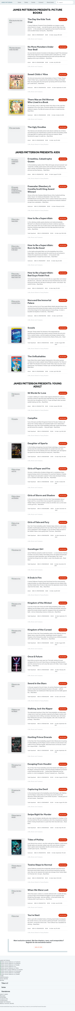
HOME (2, 976)
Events (33, 2)
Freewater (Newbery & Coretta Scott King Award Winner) (41, 189)
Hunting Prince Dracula (40, 737)
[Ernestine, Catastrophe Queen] (16, 166)
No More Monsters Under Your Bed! (41, 48)
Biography (2, 996)
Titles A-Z (4, 983)
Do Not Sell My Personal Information (38, 1006)
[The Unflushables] (16, 364)
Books (26, 2)
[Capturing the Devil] (16, 797)
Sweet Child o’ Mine (38, 74)
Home (19, 2)
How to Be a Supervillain (40, 218)
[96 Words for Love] (16, 400)
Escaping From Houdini (39, 764)
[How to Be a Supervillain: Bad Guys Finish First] (16, 280)
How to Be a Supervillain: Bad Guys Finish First (40, 274)
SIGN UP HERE (38, 947)
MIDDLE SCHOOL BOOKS (7, 1003)
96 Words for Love (37, 393)
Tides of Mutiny (36, 839)
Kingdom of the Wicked (40, 602)
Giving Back (3, 997)
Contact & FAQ (4, 999)
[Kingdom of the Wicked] (16, 610)
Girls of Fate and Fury (38, 522)
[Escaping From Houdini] (16, 771)
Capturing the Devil (38, 789)
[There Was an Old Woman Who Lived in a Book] (16, 107)
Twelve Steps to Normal (40, 864)
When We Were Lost (38, 890)
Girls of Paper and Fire (39, 468)
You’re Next (34, 915)
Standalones (5, 991)
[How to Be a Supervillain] (16, 226)
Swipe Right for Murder (39, 814)
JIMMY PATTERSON (5, 1002)
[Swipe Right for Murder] (16, 822)
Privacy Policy (22, 1006)
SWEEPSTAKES (4, 977)
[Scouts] (16, 335)
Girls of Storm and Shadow (41, 495)
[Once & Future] (16, 664)
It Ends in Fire (35, 577)
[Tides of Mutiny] (16, 847)
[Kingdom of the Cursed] (16, 637)
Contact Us (28, 1006)
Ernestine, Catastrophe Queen (40, 160)
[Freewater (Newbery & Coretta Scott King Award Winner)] (16, 194)
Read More (50, 30)
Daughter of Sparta (38, 443)
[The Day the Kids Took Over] (16, 27)
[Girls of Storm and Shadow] (16, 503)
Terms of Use (15, 1006)
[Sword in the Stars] (16, 691)
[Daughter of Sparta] (16, 451)
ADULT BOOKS (4, 979)
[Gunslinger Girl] (16, 556)
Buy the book (63, 19)
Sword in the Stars (37, 683)
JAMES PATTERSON (6, 2)
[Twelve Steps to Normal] (16, 872)
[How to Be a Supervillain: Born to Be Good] (16, 253)
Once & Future (35, 656)
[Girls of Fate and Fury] (16, 530)
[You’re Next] (16, 922)
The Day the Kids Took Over (39, 20)
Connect (41, 2)
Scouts (31, 327)
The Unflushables (37, 356)
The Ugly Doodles (37, 127)
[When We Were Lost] (16, 897)
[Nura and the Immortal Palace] (16, 308)
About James (50, 2)
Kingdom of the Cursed (40, 629)
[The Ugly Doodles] (16, 134)
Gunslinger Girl (35, 549)
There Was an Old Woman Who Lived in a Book (41, 101)
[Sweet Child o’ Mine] (16, 82)
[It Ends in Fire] (16, 585)
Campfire (32, 418)
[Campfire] (16, 425)
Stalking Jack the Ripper (40, 708)
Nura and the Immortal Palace (39, 301)
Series (3, 987)
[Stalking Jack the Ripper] (16, 716)
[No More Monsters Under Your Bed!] (16, 54)
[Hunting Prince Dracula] (16, 744)
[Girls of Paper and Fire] (16, 476)
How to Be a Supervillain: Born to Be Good (40, 246)
